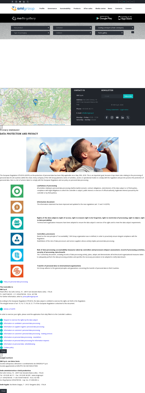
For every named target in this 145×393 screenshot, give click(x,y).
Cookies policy (9, 347)
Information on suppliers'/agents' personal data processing (24, 327)
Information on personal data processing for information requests (26, 341)
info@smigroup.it (88, 113)
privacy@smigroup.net (30, 296)
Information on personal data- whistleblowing (19, 344)
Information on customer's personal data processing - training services (28, 334)
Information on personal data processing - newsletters (22, 337)
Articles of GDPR (9, 309)
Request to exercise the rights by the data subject (21, 320)
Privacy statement (112, 110)
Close (3, 351)
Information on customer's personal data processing (22, 330)
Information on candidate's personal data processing (22, 323)
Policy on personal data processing (16, 282)
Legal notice (124, 110)
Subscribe (128, 96)
